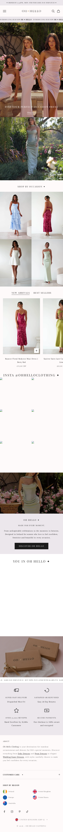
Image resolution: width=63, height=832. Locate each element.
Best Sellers (42, 292)
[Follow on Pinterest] (19, 811)
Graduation (15, 284)
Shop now (31, 112)
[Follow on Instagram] (12, 811)
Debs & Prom (47, 284)
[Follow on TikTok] (27, 811)
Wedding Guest (16, 236)
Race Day (47, 236)
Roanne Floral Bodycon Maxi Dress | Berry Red (21, 360)
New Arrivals (21, 292)
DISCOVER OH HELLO (31, 546)
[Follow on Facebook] (4, 811)
